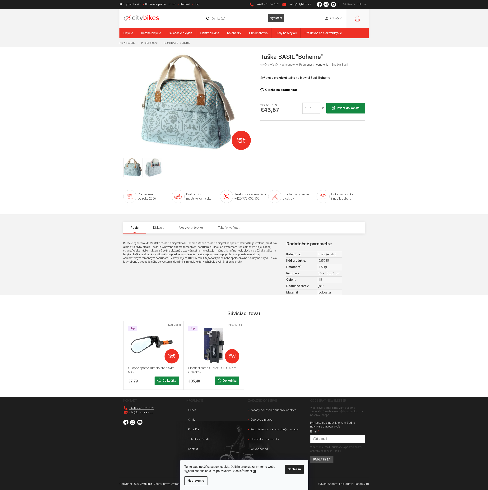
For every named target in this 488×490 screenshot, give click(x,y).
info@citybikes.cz (141, 412)
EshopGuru (362, 484)
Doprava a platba (155, 4)
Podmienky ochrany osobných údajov (274, 429)
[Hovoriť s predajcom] (312, 90)
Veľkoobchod (259, 449)
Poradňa (193, 429)
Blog (196, 4)
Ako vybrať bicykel (130, 4)
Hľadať (276, 18)
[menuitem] (128, 33)
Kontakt (185, 4)
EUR (360, 4)
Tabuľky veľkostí (198, 439)
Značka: (340, 64)
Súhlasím (294, 469)
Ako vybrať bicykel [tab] (191, 227)
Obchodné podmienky (264, 439)
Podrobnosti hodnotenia (313, 64)
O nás (173, 4)
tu (254, 471)
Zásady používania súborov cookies (273, 410)
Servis (192, 410)
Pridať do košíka (348, 108)
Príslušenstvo (327, 254)
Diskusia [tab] (158, 227)
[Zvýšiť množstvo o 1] (317, 108)
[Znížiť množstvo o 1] (305, 108)
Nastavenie (196, 481)
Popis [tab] (135, 227)
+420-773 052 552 (141, 408)
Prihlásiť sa (321, 459)
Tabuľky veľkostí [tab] (229, 227)
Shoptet (333, 484)
